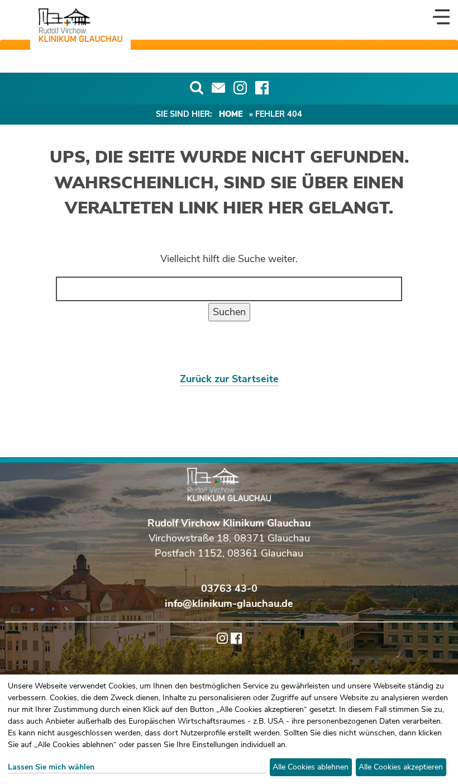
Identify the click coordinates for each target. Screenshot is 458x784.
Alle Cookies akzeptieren (401, 767)
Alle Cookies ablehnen (311, 767)
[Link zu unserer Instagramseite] (240, 87)
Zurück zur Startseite (229, 379)
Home (231, 114)
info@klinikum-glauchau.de (229, 603)
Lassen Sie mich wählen (51, 767)
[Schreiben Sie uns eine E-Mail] (218, 87)
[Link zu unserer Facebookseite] (261, 87)
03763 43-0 (229, 588)
